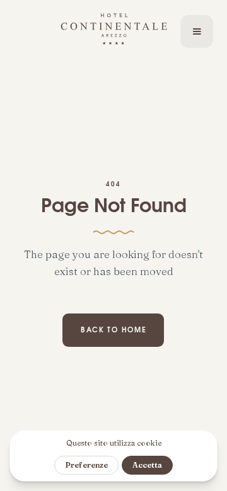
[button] (196, 31)
